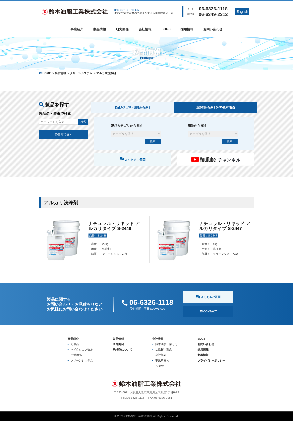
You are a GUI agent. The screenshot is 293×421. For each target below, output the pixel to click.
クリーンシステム (81, 73)
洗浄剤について (122, 349)
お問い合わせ (212, 29)
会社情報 (145, 29)
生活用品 (76, 354)
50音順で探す (63, 134)
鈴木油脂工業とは (166, 344)
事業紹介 (77, 29)
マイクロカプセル (82, 349)
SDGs (166, 29)
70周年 (159, 365)
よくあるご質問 (135, 159)
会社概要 (160, 354)
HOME (46, 73)
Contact (210, 311)
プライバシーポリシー (211, 360)
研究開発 (122, 29)
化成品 (75, 344)
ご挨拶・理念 (163, 349)
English (242, 12)
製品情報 (99, 29)
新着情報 (203, 354)
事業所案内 (162, 360)
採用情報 (187, 29)
